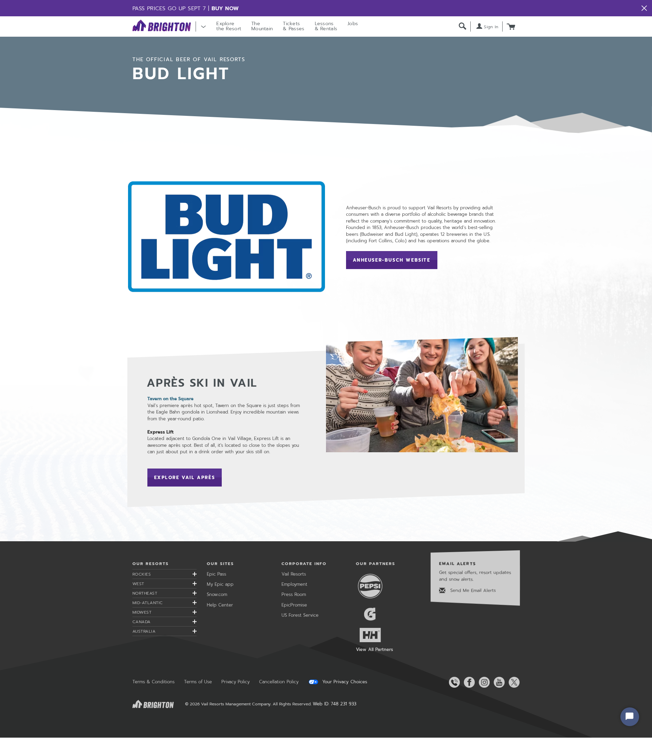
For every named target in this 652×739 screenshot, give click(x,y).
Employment (294, 584)
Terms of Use (198, 682)
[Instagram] (483, 682)
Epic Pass (216, 574)
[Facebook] (468, 682)
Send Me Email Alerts (472, 590)
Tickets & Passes (293, 26)
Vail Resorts (294, 574)
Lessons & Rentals (326, 26)
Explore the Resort (228, 26)
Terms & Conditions (153, 682)
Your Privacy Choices (344, 682)
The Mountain (262, 26)
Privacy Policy (235, 682)
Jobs (352, 23)
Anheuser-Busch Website (395, 260)
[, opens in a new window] (226, 236)
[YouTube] (498, 682)
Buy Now (225, 8)
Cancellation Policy (278, 682)
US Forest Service (300, 615)
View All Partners (374, 649)
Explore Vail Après (184, 477)
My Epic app (220, 584)
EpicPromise (294, 605)
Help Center (220, 605)
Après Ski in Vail (202, 383)
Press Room (294, 594)
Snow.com (217, 594)
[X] (513, 682)
